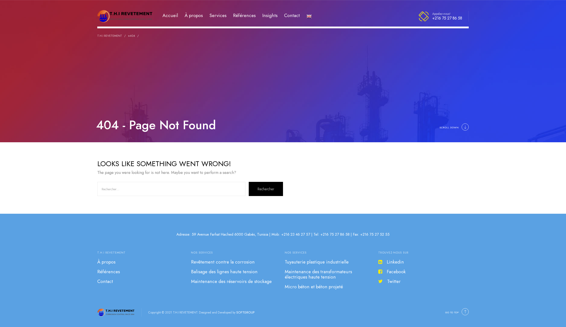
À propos (194, 15)
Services (217, 15)
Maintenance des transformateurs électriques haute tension (318, 274)
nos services (202, 252)
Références (244, 15)
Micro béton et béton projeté (314, 286)
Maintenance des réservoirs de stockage (231, 281)
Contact (292, 15)
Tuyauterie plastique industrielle (317, 262)
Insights (269, 15)
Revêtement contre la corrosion (223, 262)
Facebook (396, 271)
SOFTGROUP (245, 312)
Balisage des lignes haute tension (224, 271)
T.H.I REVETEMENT (111, 252)
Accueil (170, 15)
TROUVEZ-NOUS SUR (393, 252)
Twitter (394, 281)
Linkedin (395, 262)
